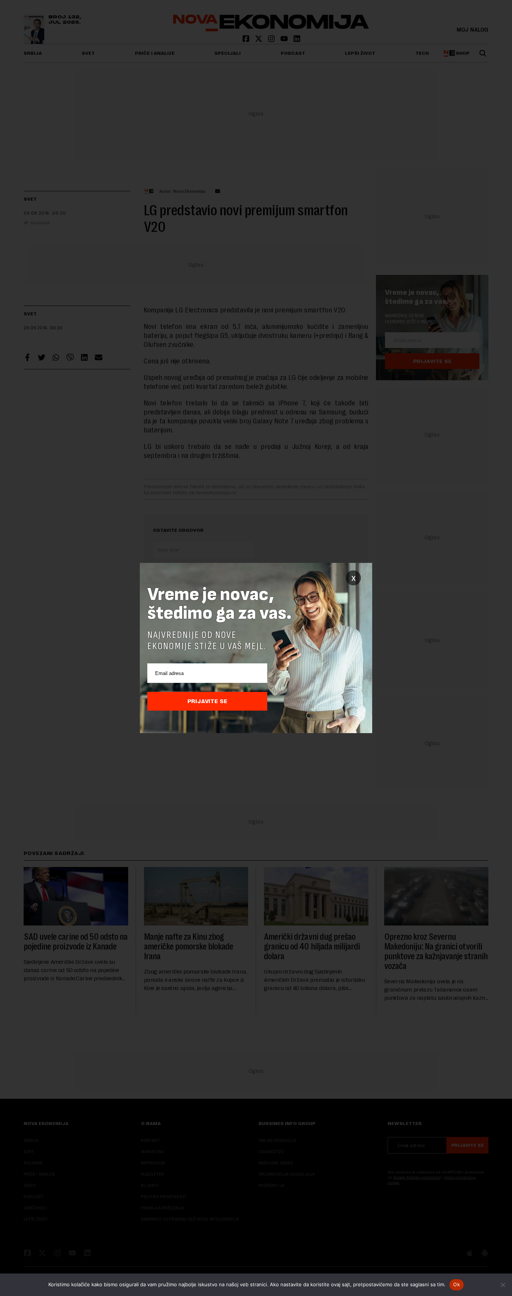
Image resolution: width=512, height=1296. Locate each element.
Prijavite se (207, 701)
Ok (456, 1284)
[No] (502, 1284)
